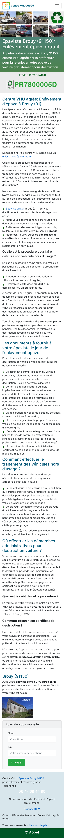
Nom (11, 733)
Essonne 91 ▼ (32, 809)
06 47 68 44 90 (32, 791)
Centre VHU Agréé (22, 5)
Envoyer (17, 762)
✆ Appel (32, 832)
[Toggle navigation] (57, 6)
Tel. (10, 746)
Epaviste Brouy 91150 (31, 778)
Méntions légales (39, 825)
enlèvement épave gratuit (17, 156)
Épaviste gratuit (15, 208)
